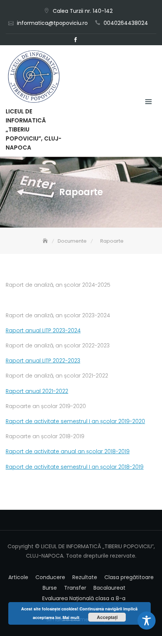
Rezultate (84, 577)
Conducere (50, 577)
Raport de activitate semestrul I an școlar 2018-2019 (75, 467)
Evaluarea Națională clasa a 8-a (83, 598)
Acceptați (107, 617)
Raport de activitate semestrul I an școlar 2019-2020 (75, 421)
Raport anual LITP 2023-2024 (43, 330)
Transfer (75, 588)
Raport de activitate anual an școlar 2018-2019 (68, 451)
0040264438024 (126, 23)
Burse (50, 588)
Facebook (75, 39)
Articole (18, 577)
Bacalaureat (109, 588)
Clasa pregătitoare (129, 577)
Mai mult (71, 617)
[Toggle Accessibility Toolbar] (146, 620)
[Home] (46, 241)
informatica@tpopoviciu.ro (52, 23)
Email (86, 39)
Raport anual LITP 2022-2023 (43, 360)
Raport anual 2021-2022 (37, 391)
